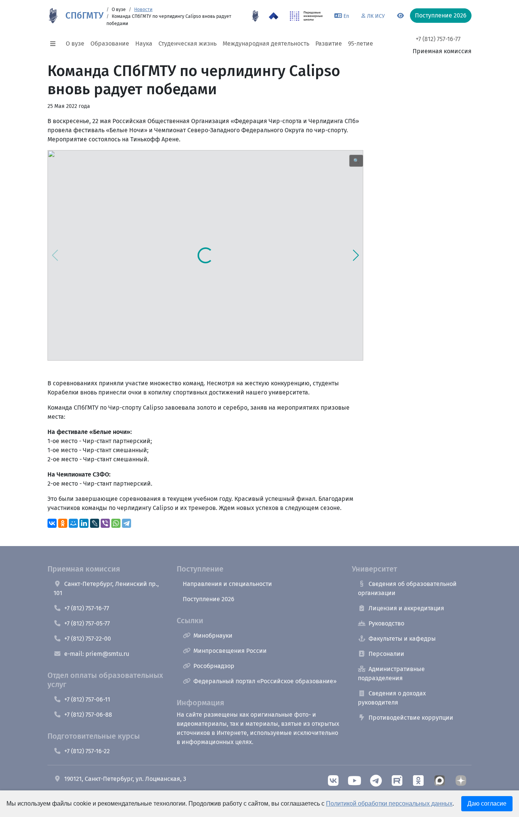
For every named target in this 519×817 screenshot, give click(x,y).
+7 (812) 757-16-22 (87, 751)
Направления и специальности (227, 583)
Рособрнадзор (213, 666)
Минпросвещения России (230, 650)
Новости (143, 9)
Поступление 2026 (208, 599)
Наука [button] (143, 43)
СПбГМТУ (84, 15)
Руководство (386, 623)
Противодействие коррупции (411, 717)
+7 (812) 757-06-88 (88, 714)
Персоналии (386, 653)
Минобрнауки (213, 635)
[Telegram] (126, 523)
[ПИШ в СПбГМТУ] (306, 16)
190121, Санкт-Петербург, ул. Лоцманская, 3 (125, 778)
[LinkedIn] (84, 523)
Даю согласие (486, 803)
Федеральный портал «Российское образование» (265, 681)
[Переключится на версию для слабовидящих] (400, 16)
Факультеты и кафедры (402, 638)
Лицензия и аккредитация (406, 608)
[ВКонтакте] (52, 523)
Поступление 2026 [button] (441, 15)
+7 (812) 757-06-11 (87, 699)
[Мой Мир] (73, 523)
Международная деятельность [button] (266, 43)
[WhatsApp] (115, 523)
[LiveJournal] (94, 523)
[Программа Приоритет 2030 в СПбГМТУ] (273, 16)
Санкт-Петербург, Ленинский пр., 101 (106, 588)
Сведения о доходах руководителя (392, 698)
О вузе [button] (75, 43)
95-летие (360, 43)
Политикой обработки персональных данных (389, 803)
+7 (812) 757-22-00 (87, 638)
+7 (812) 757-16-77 (438, 39)
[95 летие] (255, 16)
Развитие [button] (328, 43)
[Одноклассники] (62, 523)
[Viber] (105, 523)
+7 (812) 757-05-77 (87, 623)
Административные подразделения (391, 673)
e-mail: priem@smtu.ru (96, 653)
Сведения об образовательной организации (407, 588)
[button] (55, 43)
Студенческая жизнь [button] (187, 43)
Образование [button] (109, 43)
